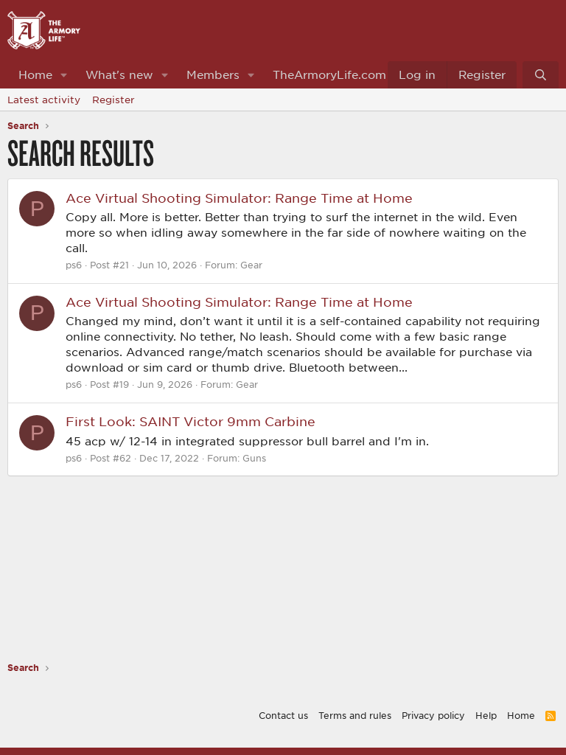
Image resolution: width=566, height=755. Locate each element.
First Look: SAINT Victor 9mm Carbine (190, 421)
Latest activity (43, 99)
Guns (254, 458)
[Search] (541, 74)
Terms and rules (354, 715)
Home (35, 74)
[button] (64, 74)
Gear (251, 265)
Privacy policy (433, 715)
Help (486, 715)
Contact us (283, 715)
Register (113, 99)
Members (213, 74)
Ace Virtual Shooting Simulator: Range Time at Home (239, 197)
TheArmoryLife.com (329, 74)
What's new (119, 74)
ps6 (74, 265)
